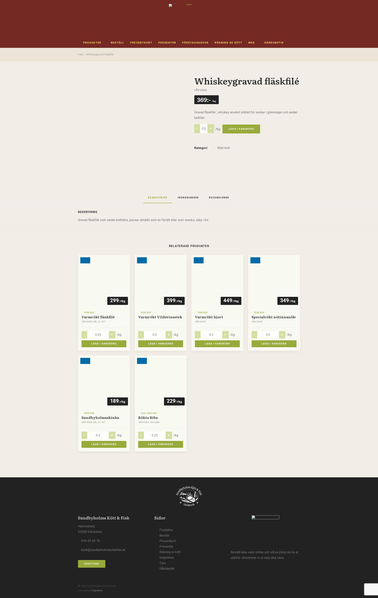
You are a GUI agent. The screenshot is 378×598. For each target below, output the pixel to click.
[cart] (295, 42)
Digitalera (97, 590)
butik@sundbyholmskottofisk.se (103, 550)
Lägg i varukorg (241, 129)
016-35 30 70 (90, 541)
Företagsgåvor (195, 42)
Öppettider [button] (91, 564)
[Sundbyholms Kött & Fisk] (187, 18)
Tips (162, 563)
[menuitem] (94, 42)
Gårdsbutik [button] (274, 42)
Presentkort (141, 42)
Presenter (167, 42)
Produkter (92, 42)
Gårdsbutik (166, 568)
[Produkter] (265, 528)
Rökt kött (223, 148)
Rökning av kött (229, 42)
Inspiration (166, 557)
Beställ (117, 42)
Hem (80, 54)
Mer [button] (251, 42)
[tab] (188, 199)
